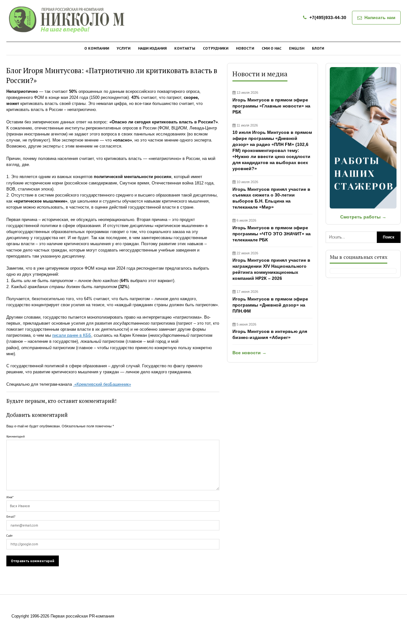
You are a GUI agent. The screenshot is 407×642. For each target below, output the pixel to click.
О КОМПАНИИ (96, 48)
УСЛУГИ (123, 48)
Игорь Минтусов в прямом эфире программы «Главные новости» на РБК (271, 102)
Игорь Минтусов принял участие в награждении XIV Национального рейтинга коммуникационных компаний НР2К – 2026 (271, 266)
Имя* (9, 497)
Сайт (9, 536)
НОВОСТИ (245, 48)
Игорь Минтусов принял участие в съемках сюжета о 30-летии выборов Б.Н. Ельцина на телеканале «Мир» (271, 195)
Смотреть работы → (363, 216)
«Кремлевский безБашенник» (102, 384)
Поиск (388, 237)
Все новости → (249, 352)
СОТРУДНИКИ (215, 48)
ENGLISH (296, 48)
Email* (10, 516)
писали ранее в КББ (71, 335)
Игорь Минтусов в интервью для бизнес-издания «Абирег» (269, 331)
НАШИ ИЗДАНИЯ (152, 48)
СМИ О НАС (271, 48)
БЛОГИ (318, 48)
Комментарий (15, 436)
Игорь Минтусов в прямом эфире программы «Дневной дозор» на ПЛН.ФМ (270, 302)
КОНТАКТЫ (184, 48)
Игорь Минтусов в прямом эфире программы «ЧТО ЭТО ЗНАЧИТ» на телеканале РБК (271, 230)
